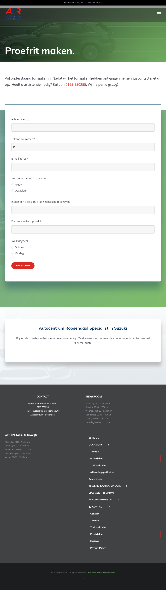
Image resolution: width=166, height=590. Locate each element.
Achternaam (20, 119)
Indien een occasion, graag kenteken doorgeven (40, 202)
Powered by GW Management (101, 572)
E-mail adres (20, 158)
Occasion (20, 190)
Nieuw (18, 184)
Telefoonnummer (23, 139)
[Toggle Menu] (159, 13)
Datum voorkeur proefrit (26, 221)
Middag (19, 253)
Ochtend (20, 247)
